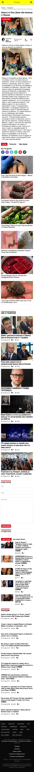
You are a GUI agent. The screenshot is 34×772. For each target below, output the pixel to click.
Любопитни (20, 724)
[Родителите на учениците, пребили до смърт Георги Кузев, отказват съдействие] (17, 470)
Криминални (13, 727)
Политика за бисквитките (17, 756)
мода (21, 732)
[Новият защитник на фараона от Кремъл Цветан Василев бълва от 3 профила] (17, 333)
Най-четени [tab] (6, 539)
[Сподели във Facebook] (3, 152)
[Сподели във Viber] (7, 152)
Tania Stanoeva (8, 41)
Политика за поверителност (9, 741)
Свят (28, 724)
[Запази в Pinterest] (20, 152)
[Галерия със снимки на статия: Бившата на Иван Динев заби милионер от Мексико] (17, 26)
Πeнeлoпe (12, 144)
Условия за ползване (25, 741)
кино (21, 729)
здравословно (5, 729)
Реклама (17, 746)
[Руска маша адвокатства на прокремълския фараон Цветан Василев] (17, 360)
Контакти (17, 748)
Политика (4, 727)
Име (2, 486)
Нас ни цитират (5, 732)
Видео (14, 732)
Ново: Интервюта (17, 735)
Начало (3, 8)
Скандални (23, 727)
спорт (28, 729)
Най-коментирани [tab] (19, 539)
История (15, 729)
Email (2, 492)
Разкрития (10, 8)
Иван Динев (23, 144)
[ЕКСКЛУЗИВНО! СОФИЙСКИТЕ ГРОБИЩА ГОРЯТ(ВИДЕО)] (17, 386)
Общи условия (17, 751)
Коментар (4, 499)
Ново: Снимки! (5, 735)
